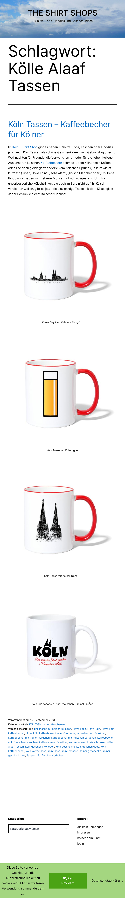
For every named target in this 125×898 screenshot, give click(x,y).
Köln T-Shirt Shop (24, 147)
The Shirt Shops (62, 13)
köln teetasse (70, 751)
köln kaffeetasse (36, 751)
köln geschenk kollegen (39, 746)
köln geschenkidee (87, 746)
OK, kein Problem (68, 880)
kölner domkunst (89, 838)
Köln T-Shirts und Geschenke (47, 724)
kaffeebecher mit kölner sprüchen (29, 737)
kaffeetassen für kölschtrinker (87, 742)
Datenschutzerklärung (107, 880)
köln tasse (54, 751)
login (80, 843)
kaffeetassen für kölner (53, 742)
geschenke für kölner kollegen (52, 728)
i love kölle (79, 728)
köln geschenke (65, 746)
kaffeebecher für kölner (90, 733)
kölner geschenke (90, 751)
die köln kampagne (90, 827)
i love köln (93, 728)
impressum (84, 832)
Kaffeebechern (52, 163)
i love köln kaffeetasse (40, 733)
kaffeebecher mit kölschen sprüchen (73, 737)
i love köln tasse (65, 733)
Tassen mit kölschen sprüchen (45, 755)
